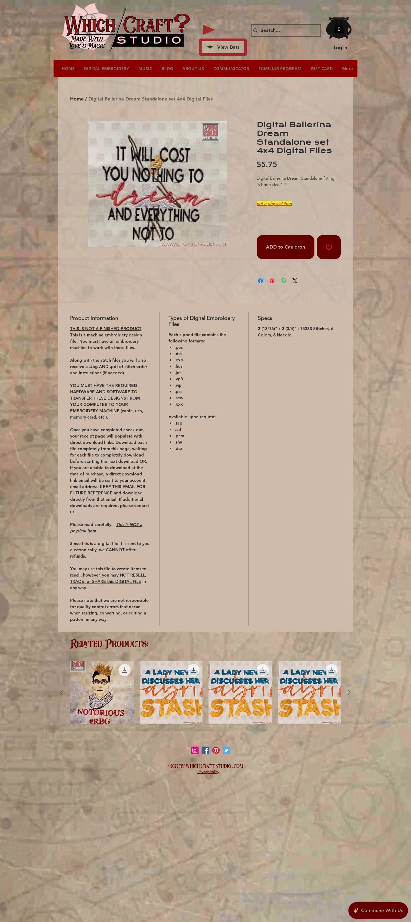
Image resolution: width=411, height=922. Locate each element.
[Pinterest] (216, 750)
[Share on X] (294, 280)
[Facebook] (205, 750)
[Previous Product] (61, 692)
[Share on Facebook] (260, 280)
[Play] (209, 30)
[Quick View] (102, 692)
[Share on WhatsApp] (283, 280)
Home (77, 99)
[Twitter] (226, 750)
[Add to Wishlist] (329, 247)
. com (237, 765)
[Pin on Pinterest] (272, 280)
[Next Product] (349, 692)
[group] (205, 693)
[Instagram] (195, 750)
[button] (339, 27)
